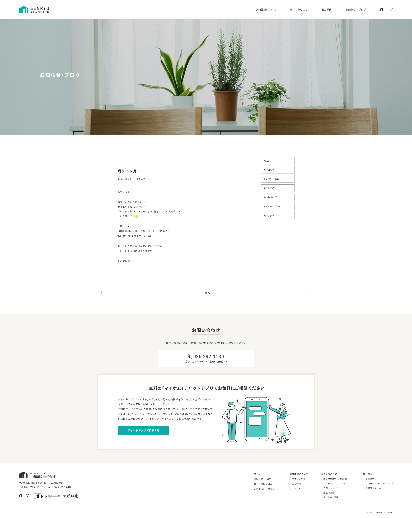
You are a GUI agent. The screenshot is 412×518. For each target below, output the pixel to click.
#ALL (266, 160)
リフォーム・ (337, 483)
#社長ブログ (270, 197)
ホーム (257, 474)
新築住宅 (370, 479)
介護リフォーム (331, 488)
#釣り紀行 (269, 216)
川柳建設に (299, 474)
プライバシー (265, 489)
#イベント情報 (271, 179)
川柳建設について (266, 9)
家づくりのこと (299, 9)
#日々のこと (270, 188)
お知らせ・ (262, 479)
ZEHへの (263, 484)
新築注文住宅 (335, 479)
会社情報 (296, 483)
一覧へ (206, 292)
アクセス (296, 488)
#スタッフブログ (272, 206)
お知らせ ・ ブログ (356, 9)
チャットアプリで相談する (143, 430)
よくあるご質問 (331, 497)
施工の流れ (328, 493)
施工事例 (327, 9)
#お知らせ (269, 170)
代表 (298, 479)
